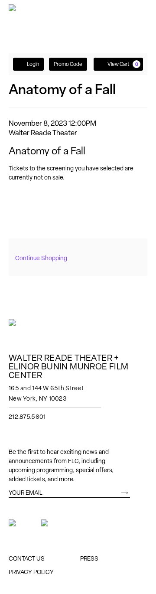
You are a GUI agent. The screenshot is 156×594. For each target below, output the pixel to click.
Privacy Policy (31, 572)
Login (33, 64)
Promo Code (68, 64)
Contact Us (27, 558)
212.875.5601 (27, 417)
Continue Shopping (41, 258)
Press (89, 558)
